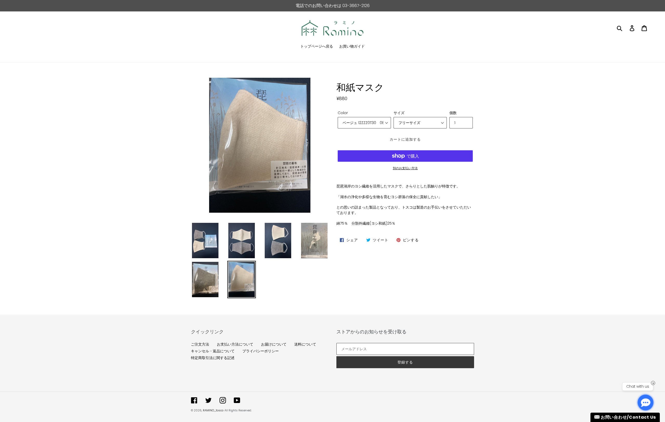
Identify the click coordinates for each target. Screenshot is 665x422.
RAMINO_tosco (213, 410)
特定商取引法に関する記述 (213, 357)
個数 (453, 112)
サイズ (399, 112)
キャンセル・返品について (213, 351)
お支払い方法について (235, 344)
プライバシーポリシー (260, 351)
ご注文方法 (200, 344)
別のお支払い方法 (405, 168)
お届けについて (274, 344)
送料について (305, 344)
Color (343, 112)
